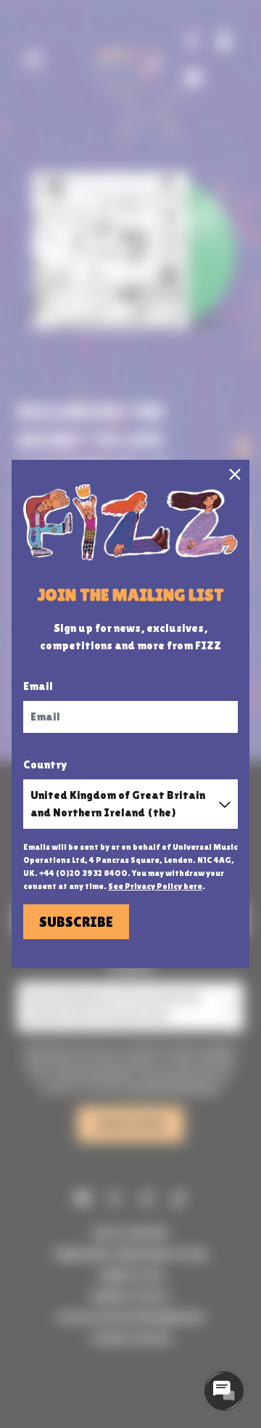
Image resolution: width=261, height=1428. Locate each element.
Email (38, 686)
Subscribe (76, 922)
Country (45, 764)
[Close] (235, 474)
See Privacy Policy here (155, 886)
